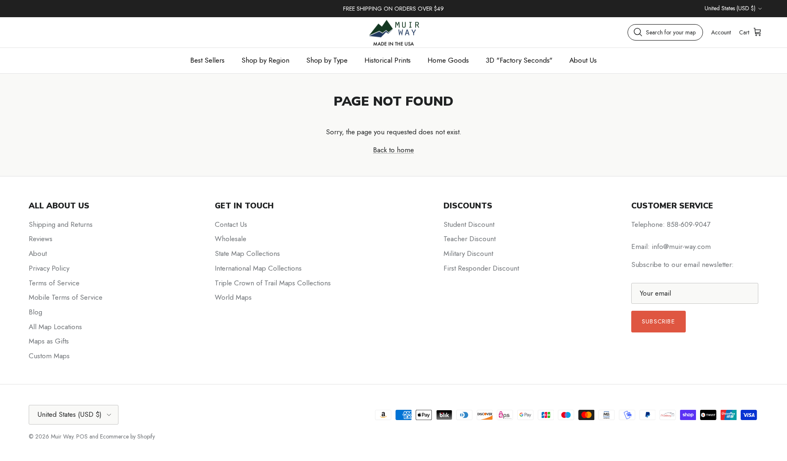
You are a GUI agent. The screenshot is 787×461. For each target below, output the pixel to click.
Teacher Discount (470, 239)
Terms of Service (54, 283)
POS (82, 436)
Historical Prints (387, 60)
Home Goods (448, 60)
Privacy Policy (49, 268)
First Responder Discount (481, 268)
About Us (583, 60)
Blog (35, 312)
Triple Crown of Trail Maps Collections (273, 283)
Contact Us (231, 224)
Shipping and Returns (61, 224)
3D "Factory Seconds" (519, 60)
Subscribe (658, 321)
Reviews (40, 239)
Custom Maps (49, 356)
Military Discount (468, 253)
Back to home (393, 150)
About (38, 253)
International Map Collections (258, 268)
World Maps (233, 297)
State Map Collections (247, 253)
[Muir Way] (393, 32)
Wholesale (230, 239)
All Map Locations (55, 327)
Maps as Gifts (49, 341)
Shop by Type (327, 60)
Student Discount (469, 224)
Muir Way (62, 436)
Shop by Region (265, 60)
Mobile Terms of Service (65, 297)
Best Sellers (207, 60)
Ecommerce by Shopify (127, 436)
